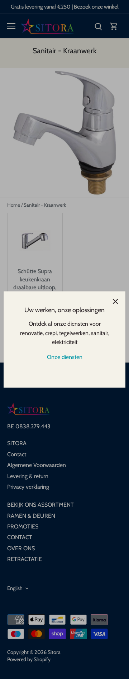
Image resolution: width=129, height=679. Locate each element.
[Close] (115, 301)
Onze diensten (64, 357)
